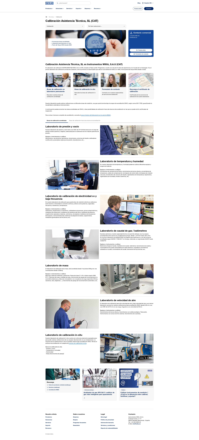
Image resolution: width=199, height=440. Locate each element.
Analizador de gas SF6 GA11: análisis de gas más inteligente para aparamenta (99, 393)
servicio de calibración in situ (77, 343)
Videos (123, 390)
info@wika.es (133, 37)
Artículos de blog (89, 390)
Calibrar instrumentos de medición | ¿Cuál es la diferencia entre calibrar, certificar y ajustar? (134, 394)
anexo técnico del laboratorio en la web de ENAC (96, 115)
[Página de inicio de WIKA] (49, 3)
